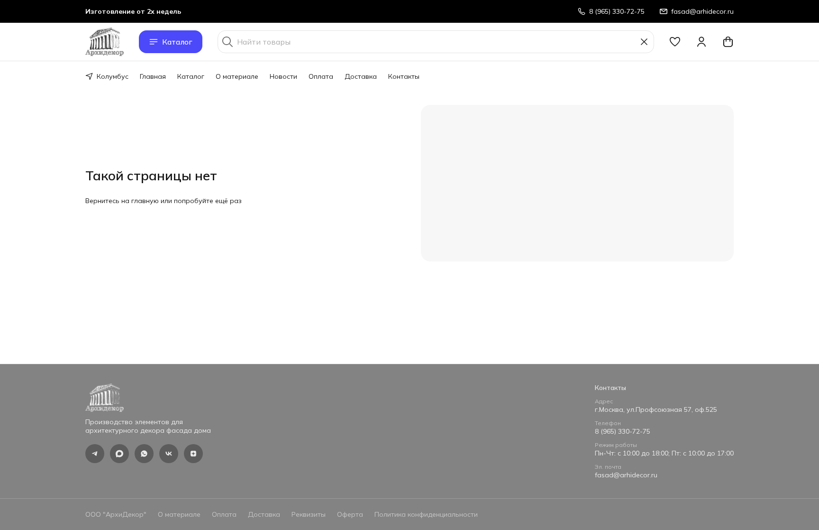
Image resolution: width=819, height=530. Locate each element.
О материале (237, 76)
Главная (153, 76)
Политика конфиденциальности (426, 514)
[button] (675, 41)
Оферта (350, 514)
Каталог (177, 41)
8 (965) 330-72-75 (622, 431)
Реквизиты (308, 514)
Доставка (361, 76)
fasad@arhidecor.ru (626, 475)
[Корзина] (728, 41)
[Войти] (701, 41)
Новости (283, 76)
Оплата (321, 76)
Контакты (403, 76)
